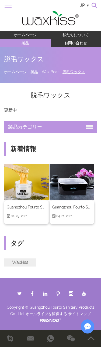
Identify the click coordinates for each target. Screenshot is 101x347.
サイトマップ (79, 314)
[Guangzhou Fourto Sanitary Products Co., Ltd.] (50, 15)
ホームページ (25, 35)
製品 (25, 43)
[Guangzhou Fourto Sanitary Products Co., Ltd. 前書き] (26, 182)
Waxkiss (20, 262)
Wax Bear (50, 72)
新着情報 (23, 149)
